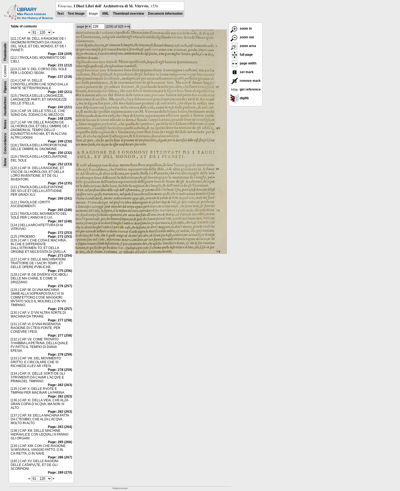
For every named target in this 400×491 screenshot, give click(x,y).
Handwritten (5, 106)
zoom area (247, 46)
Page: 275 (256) (60, 271)
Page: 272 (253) (60, 233)
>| (128, 27)
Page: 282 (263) (60, 385)
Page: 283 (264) (60, 427)
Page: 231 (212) (60, 65)
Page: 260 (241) (60, 198)
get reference (250, 89)
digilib (244, 98)
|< (86, 27)
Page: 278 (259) (60, 354)
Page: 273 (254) (60, 255)
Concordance (5, 143)
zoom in (245, 28)
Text (60, 13)
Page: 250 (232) (60, 153)
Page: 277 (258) (60, 320)
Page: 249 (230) (60, 141)
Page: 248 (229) (60, 118)
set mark (246, 72)
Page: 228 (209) (60, 54)
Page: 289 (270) (60, 472)
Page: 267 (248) (60, 221)
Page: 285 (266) (60, 442)
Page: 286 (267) (60, 457)
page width (247, 63)
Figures (5, 87)
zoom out (246, 37)
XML (105, 13)
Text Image (76, 13)
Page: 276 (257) (60, 286)
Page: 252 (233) (60, 164)
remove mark (250, 81)
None (5, 162)
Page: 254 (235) (60, 183)
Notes (5, 124)
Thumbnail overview (128, 13)
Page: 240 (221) (60, 92)
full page (246, 55)
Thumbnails (5, 52)
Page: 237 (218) (60, 77)
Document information (165, 13)
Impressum (120, 488)
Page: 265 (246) (60, 210)
